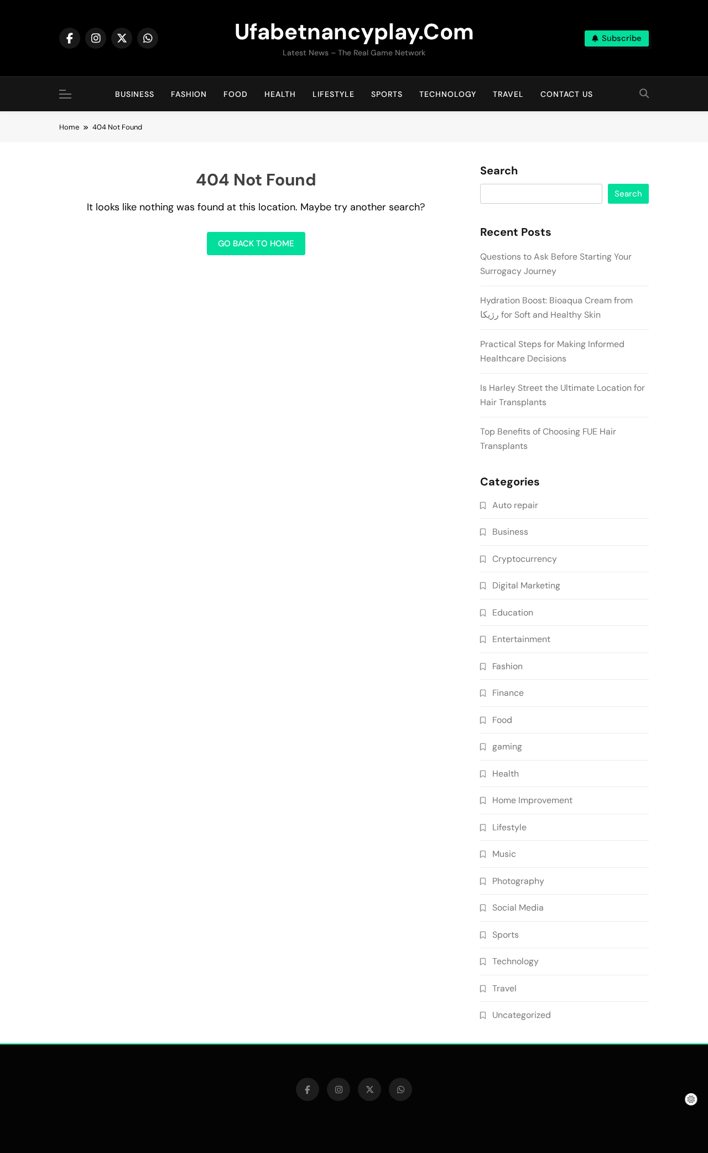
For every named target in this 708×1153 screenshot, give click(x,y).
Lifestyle (334, 94)
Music (504, 854)
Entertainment (521, 639)
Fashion (189, 94)
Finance (508, 693)
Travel (508, 94)
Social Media (518, 907)
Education (512, 612)
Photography (518, 881)
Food (235, 94)
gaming (507, 746)
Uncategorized (521, 1015)
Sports (387, 94)
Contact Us (566, 94)
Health (280, 94)
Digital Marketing (526, 585)
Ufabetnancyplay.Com (354, 31)
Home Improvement (532, 800)
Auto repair (515, 505)
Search (499, 171)
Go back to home (256, 243)
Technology (447, 94)
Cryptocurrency (524, 559)
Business (134, 94)
